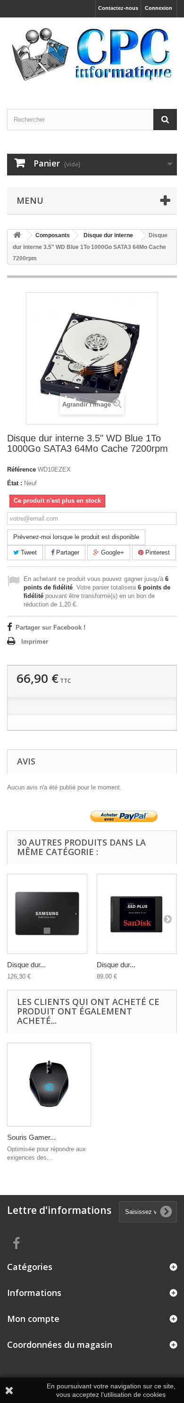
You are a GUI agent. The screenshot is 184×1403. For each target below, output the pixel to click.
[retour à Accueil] (17, 235)
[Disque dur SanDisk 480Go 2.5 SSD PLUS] (137, 914)
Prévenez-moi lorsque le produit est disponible (76, 536)
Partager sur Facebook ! (50, 627)
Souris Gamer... (31, 1137)
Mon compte (33, 1318)
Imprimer (34, 641)
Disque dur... (26, 965)
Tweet (28, 552)
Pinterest (156, 552)
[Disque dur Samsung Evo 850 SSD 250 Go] (47, 914)
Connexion (158, 8)
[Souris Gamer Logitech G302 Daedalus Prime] (49, 1085)
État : (14, 483)
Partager (66, 552)
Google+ (111, 552)
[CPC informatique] (92, 55)
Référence (21, 469)
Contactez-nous (118, 8)
